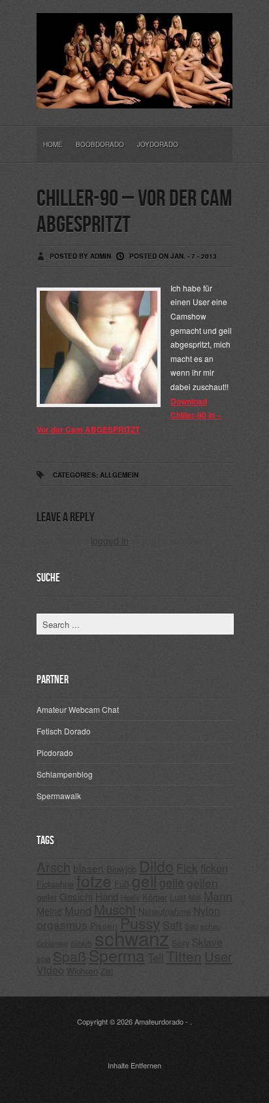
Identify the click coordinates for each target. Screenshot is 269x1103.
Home (53, 144)
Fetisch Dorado (64, 730)
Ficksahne (55, 884)
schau (210, 926)
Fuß (121, 884)
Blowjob (121, 869)
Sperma (117, 955)
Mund (78, 910)
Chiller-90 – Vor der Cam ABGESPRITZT (134, 212)
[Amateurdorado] (134, 98)
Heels (130, 897)
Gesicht (76, 896)
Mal (195, 897)
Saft (172, 924)
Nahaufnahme (164, 911)
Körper (154, 897)
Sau (191, 926)
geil (144, 880)
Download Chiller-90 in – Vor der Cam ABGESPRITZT (129, 415)
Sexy (180, 942)
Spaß (69, 956)
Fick (187, 867)
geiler (47, 897)
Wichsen (82, 970)
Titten (184, 956)
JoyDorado (157, 144)
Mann (218, 895)
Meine (49, 910)
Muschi (115, 909)
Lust (178, 897)
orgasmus (62, 924)
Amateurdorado (158, 1021)
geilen (202, 882)
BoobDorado (100, 144)
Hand (106, 896)
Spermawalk (59, 795)
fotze (94, 880)
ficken (214, 868)
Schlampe (52, 943)
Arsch (54, 866)
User (218, 956)
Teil (156, 957)
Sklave (207, 941)
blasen (88, 868)
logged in (110, 540)
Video (50, 970)
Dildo (156, 866)
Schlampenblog (65, 774)
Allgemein (119, 475)
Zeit (107, 971)
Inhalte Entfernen (134, 1065)
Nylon (206, 910)
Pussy (140, 923)
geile (171, 882)
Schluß (81, 943)
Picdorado (55, 752)
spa (43, 958)
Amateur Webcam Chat (78, 709)
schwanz (132, 937)
